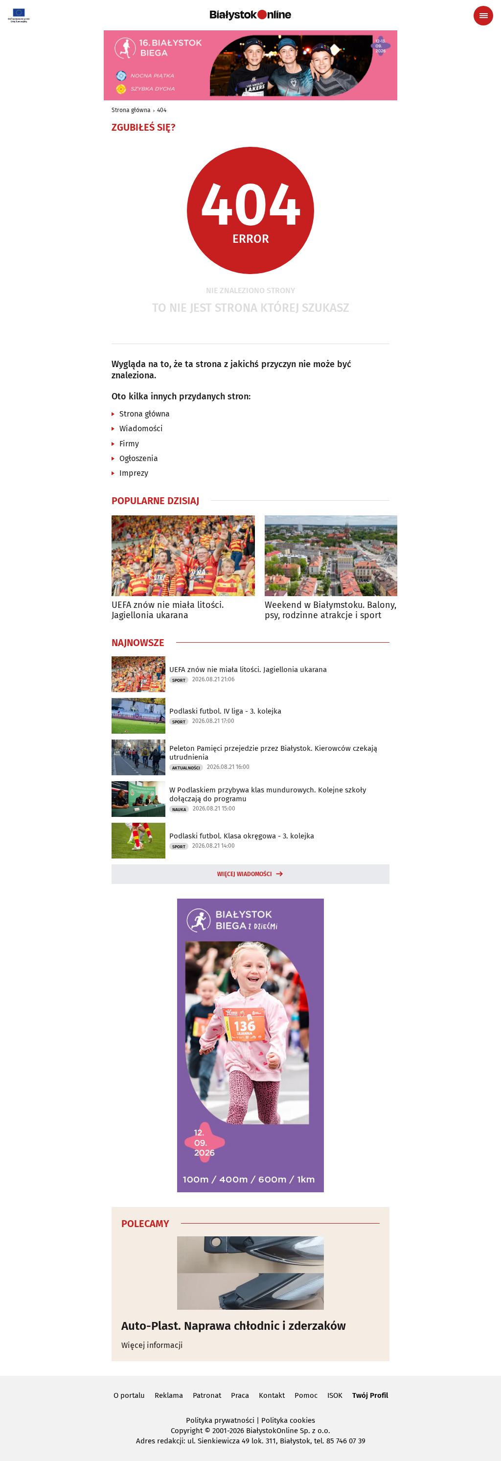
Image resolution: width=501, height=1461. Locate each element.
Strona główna (131, 110)
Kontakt (272, 1395)
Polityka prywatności (220, 1420)
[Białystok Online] (250, 15)
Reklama (169, 1395)
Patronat (207, 1395)
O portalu (129, 1395)
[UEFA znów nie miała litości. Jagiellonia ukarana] (183, 555)
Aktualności (186, 767)
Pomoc (306, 1395)
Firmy (129, 443)
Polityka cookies (288, 1420)
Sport (178, 680)
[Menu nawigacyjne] (483, 15)
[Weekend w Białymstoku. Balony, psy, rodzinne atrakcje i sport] (336, 555)
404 (161, 110)
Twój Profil (370, 1395)
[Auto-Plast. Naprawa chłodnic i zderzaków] (250, 1273)
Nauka (179, 809)
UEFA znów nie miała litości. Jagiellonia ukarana (168, 610)
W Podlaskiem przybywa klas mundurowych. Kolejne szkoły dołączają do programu (267, 794)
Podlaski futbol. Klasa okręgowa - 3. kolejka (241, 836)
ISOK (334, 1395)
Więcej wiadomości (244, 874)
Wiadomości (141, 428)
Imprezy (133, 473)
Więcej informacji (152, 1345)
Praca (240, 1395)
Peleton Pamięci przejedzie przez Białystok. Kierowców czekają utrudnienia (273, 753)
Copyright (187, 1430)
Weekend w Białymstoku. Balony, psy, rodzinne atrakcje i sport (330, 610)
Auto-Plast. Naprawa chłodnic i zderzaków (233, 1326)
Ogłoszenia (138, 458)
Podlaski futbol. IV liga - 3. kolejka (225, 711)
